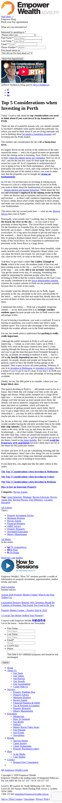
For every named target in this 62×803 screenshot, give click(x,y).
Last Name (12, 634)
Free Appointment (21, 684)
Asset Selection (14, 497)
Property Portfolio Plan (24, 692)
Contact (11, 759)
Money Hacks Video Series (26, 727)
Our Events (18, 732)
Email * (5, 44)
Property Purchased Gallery (26, 749)
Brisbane (27, 497)
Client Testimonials (22, 746)
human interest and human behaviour (21, 190)
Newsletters (18, 735)
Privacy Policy (43, 799)
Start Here (7, 16)
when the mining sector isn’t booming (27, 158)
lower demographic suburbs (45, 280)
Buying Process (20, 500)
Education (12, 713)
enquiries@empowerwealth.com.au (32, 794)
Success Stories (20, 740)
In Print (14, 550)
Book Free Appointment (12, 59)
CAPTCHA (13, 646)
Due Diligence (36, 500)
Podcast (17, 724)
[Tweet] (8, 92)
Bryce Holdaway (41, 85)
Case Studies (19, 757)
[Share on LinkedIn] (8, 95)
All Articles (6, 507)
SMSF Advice (14, 526)
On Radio (14, 552)
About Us (12, 670)
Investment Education (17, 531)
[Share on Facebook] (8, 90)
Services (11, 689)
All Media (6, 539)
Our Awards (19, 681)
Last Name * (7, 41)
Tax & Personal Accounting (26, 705)
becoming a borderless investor (37, 134)
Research (5, 502)
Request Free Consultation (25, 762)
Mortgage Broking (16, 518)
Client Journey (20, 743)
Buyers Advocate (41, 497)
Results (10, 738)
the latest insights (28, 440)
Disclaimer (29, 799)
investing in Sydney (45, 368)
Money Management (17, 534)
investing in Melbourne (21, 368)
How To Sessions (21, 719)
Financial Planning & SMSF (26, 703)
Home (10, 668)
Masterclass (18, 716)
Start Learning (8, 587)
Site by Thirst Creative (12, 799)
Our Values (18, 676)
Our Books (18, 722)
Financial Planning (16, 523)
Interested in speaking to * (13, 32)
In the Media (19, 754)
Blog (9, 751)
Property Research (16, 529)
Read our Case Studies (12, 557)
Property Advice (21, 695)
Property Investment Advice (20, 515)
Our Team (18, 673)
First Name (12, 628)
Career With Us (20, 686)
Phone (10, 648)
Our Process (19, 678)
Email (10, 640)
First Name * (7, 38)
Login (14, 770)
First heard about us (10, 50)
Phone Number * (9, 47)
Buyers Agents (20, 492)
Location (48, 500)
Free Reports (19, 730)
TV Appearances (18, 547)
